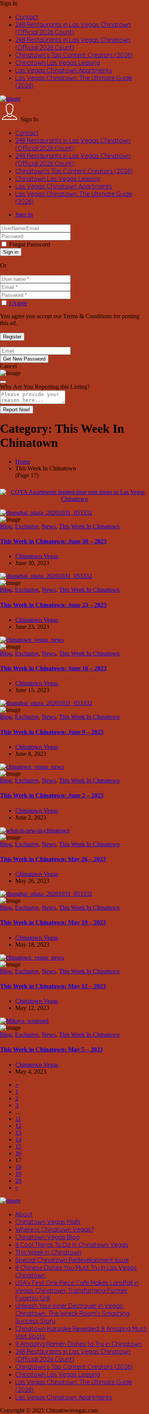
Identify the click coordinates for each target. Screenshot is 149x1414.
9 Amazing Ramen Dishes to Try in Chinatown (78, 1344)
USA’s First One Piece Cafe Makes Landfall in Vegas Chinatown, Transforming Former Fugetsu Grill (77, 1290)
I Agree (18, 303)
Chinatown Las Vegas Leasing (57, 62)
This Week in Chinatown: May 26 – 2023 (53, 859)
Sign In (24, 214)
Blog (6, 526)
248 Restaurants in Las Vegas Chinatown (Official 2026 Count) (73, 28)
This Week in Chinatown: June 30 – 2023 (53, 541)
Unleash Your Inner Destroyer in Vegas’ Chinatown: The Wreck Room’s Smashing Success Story (72, 1313)
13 (18, 1132)
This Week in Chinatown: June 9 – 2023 (52, 732)
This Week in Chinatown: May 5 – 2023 (51, 1049)
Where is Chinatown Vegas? (54, 1229)
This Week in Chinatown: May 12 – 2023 (53, 986)
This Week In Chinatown (89, 526)
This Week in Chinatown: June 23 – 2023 (53, 605)
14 (18, 1139)
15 (18, 1146)
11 (18, 1119)
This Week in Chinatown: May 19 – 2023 (53, 922)
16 (18, 1153)
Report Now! (16, 409)
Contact (27, 17)
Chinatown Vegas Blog (47, 1237)
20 (18, 1180)
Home (22, 461)
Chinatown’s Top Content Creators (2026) (74, 55)
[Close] (3, 382)
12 (18, 1126)
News (49, 526)
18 (18, 1167)
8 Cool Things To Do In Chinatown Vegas (71, 1244)
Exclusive (27, 526)
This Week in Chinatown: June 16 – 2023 (53, 668)
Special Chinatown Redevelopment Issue (72, 1260)
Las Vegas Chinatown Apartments (63, 70)
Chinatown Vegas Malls (48, 1222)
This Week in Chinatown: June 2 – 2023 (52, 795)
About (23, 1214)
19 (18, 1174)
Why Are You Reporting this (45, 386)
